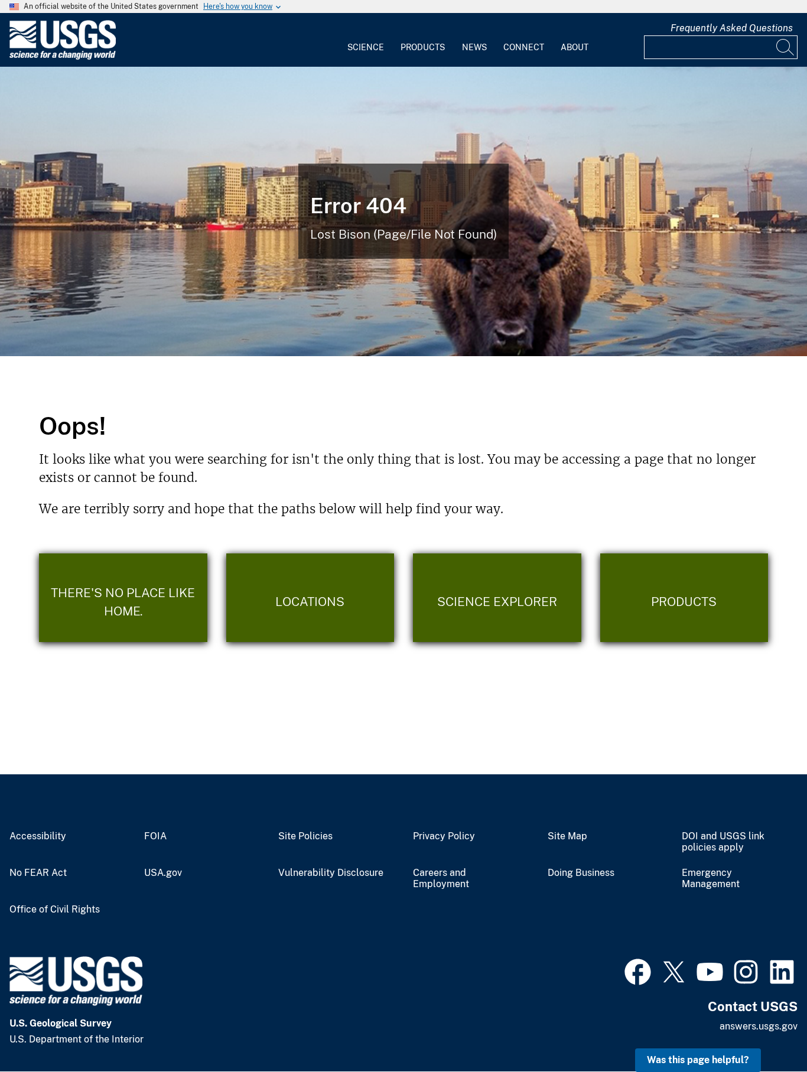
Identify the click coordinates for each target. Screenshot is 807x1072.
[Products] (684, 597)
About (574, 47)
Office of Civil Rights (54, 909)
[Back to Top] (764, 1029)
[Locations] (310, 597)
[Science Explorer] (497, 597)
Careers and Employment (441, 878)
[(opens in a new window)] (637, 970)
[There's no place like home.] (123, 597)
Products (423, 47)
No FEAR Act (38, 873)
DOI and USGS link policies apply (723, 842)
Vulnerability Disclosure (330, 873)
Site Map (567, 836)
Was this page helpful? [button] (698, 1060)
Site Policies (305, 836)
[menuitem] (365, 40)
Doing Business (581, 873)
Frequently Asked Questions (732, 28)
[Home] (62, 57)
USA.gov (163, 873)
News (474, 47)
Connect (523, 47)
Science (365, 47)
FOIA (155, 836)
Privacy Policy (444, 836)
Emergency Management (711, 878)
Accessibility (37, 836)
